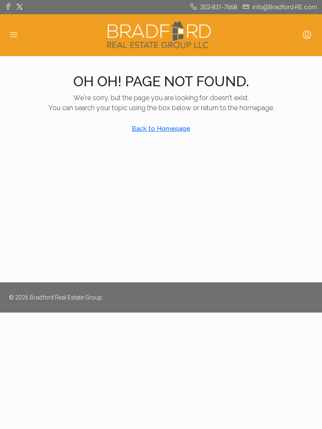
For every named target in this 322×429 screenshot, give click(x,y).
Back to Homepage (161, 128)
